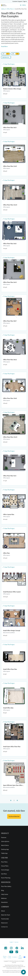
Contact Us (4, 927)
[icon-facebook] (6, 948)
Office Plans (10, 9)
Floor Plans (4, 862)
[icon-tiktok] (17, 952)
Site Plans (4, 874)
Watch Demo (5, 845)
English (11, 942)
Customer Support (17, 1)
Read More (4, 46)
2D (13, 53)
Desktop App (5, 849)
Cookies (14, 957)
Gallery (3, 9)
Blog (2, 890)
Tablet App (4, 853)
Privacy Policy (4, 957)
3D (17, 53)
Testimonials (5, 919)
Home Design (5, 870)
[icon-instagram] (11, 948)
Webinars (4, 898)
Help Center (4, 894)
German (16, 942)
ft (7, 53)
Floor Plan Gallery (6, 886)
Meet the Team (5, 915)
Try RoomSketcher (14, 816)
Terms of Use (9, 957)
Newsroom (4, 923)
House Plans (4, 866)
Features (3, 837)
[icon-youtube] (11, 952)
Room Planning (5, 878)
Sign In (25, 1)
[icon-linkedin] (22, 948)
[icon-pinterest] (17, 948)
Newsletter (4, 902)
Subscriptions (5, 841)
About (3, 911)
